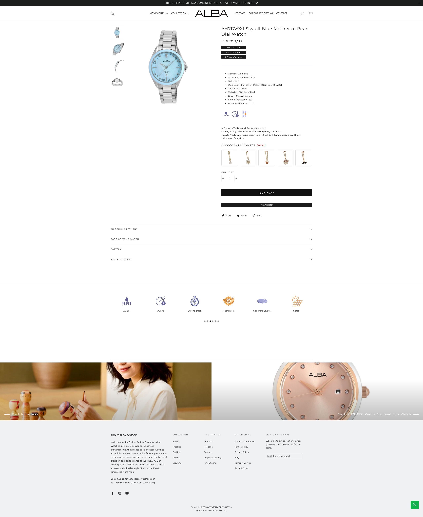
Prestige (177, 446)
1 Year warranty (233, 57)
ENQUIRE (266, 205)
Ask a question (121, 259)
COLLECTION (179, 13)
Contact (208, 452)
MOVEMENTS (158, 13)
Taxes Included (234, 47)
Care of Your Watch (125, 239)
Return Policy (241, 446)
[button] (309, 308)
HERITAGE (239, 13)
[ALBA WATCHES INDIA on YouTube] (127, 493)
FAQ (237, 457)
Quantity (227, 172)
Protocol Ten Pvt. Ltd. (216, 510)
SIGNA (176, 441)
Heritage (208, 446)
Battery (116, 249)
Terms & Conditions (244, 441)
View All (177, 462)
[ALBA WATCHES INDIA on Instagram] (120, 493)
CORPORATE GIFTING (261, 13)
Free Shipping (233, 52)
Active (176, 457)
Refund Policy (242, 468)
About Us (208, 441)
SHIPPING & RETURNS (124, 229)
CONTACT (281, 13)
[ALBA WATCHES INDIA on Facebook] (113, 493)
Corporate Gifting (213, 457)
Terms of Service (243, 462)
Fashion (176, 452)
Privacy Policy (242, 452)
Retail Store (210, 462)
